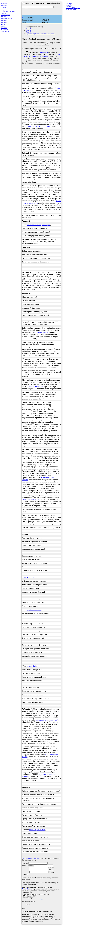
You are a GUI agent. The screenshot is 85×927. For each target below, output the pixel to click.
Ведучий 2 (29, 30)
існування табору (41, 332)
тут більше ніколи (34, 610)
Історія (3, 13)
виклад (3, 17)
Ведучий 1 (29, 28)
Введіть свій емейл (28, 865)
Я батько (51, 870)
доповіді (4, 20)
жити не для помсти (37, 830)
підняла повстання (35, 386)
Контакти (4, 5)
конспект (4, 28)
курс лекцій (5, 31)
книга (3, 26)
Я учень (51, 872)
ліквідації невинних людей (47, 720)
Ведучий (28, 32)
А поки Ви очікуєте (28, 889)
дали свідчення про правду (38, 126)
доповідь (4, 22)
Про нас (3, 7)
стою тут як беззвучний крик (38, 225)
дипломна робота (7, 18)
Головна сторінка (9, 11)
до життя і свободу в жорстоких (42, 55)
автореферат (5, 15)
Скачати (24, 18)
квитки (3, 24)
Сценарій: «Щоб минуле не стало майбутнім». (40, 34)
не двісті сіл (32, 666)
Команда (4, 4)
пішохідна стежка (30, 577)
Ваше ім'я (25, 863)
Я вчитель (51, 868)
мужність (44, 52)
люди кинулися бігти (30, 499)
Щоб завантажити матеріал (30, 858)
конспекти (4, 30)
